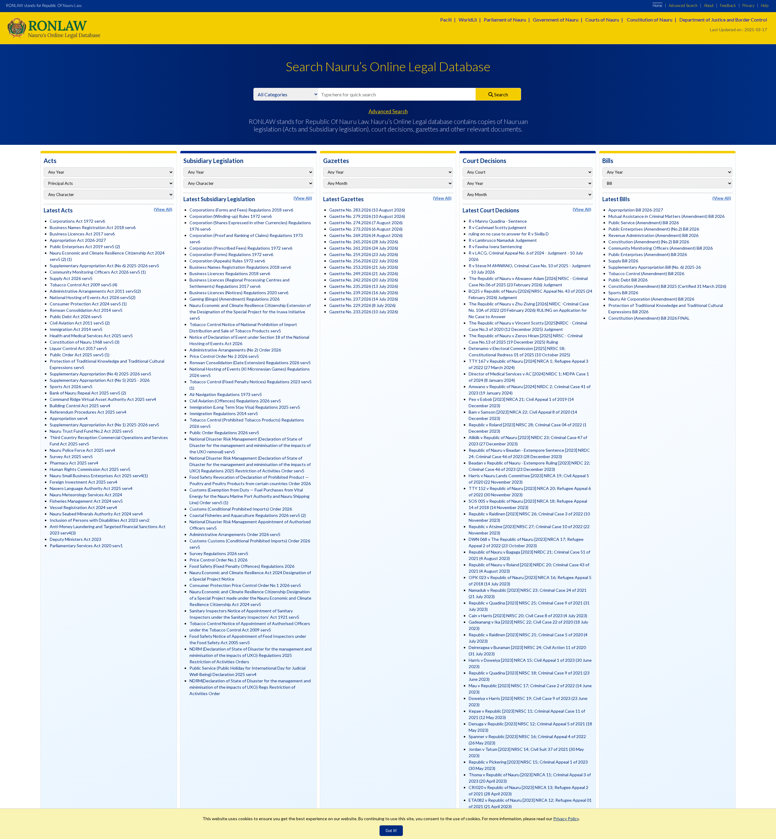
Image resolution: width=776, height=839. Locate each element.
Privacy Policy (566, 818)
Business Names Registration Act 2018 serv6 (92, 227)
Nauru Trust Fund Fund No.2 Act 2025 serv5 (91, 431)
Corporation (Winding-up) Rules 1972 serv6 (230, 216)
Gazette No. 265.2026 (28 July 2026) (363, 241)
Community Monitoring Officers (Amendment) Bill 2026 (660, 248)
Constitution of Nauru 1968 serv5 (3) (84, 342)
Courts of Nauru (602, 19)
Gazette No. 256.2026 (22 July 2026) (363, 260)
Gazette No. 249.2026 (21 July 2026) (363, 273)
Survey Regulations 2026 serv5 (218, 553)
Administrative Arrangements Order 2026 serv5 (234, 534)
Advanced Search (683, 5)
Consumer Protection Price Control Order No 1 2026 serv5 (245, 585)
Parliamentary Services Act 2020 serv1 (86, 545)
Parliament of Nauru (505, 19)
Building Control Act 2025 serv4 (80, 405)
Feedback (728, 5)
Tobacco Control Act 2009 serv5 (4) (83, 284)
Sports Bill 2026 (623, 292)
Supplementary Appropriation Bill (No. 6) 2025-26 (654, 267)
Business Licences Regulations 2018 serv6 (229, 273)
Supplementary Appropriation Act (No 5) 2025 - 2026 (99, 380)
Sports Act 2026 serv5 (71, 386)
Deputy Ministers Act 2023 (75, 539)
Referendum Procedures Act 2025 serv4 (88, 412)
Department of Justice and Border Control (723, 19)
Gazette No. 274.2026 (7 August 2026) (366, 222)
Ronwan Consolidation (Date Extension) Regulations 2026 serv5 (250, 362)
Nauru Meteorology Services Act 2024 (86, 494)
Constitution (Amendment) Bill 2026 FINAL (649, 318)
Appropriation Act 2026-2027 (78, 240)
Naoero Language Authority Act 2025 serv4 (91, 488)
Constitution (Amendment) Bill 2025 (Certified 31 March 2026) (667, 286)
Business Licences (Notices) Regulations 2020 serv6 (238, 292)
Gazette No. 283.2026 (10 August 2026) (367, 209)
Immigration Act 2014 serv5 (76, 329)
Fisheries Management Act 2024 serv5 (86, 501)
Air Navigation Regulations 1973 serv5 (225, 394)
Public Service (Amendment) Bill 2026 (643, 222)
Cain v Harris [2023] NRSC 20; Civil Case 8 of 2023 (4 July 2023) (528, 615)
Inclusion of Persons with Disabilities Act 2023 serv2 (99, 520)
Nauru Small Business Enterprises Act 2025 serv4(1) (99, 475)
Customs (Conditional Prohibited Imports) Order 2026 (240, 508)
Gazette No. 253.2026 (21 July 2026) (363, 267)
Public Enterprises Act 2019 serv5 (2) (85, 246)
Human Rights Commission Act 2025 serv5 (90, 469)
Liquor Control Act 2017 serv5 (78, 348)
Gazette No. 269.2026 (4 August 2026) (366, 235)
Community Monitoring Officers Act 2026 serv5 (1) (98, 272)
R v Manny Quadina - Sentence (498, 221)
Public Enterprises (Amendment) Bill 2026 (647, 254)
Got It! (391, 830)
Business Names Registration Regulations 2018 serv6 (240, 267)
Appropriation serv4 (69, 418)
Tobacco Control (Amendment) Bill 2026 (646, 273)
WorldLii (468, 19)
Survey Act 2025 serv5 (71, 456)
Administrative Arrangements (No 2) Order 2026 (235, 349)
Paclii (446, 19)
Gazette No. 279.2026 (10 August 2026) (367, 216)
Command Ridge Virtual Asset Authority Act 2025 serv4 (103, 399)
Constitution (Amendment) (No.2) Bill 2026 (648, 241)
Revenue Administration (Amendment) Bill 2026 (653, 235)
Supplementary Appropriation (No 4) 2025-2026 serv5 (100, 373)
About (709, 5)
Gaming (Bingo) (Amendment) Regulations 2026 (234, 298)
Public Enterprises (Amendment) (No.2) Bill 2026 (653, 228)
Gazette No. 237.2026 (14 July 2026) (363, 298)
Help (764, 5)
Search (500, 94)
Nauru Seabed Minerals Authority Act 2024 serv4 (96, 513)
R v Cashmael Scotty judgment (498, 227)
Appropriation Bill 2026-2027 (635, 209)
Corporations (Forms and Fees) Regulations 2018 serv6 (241, 209)
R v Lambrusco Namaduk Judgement (503, 240)
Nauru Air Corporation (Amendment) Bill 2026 (651, 298)
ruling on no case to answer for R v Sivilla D (509, 233)
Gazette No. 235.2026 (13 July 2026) (363, 286)
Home (657, 5)
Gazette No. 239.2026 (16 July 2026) (363, 292)
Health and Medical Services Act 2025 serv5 (91, 335)
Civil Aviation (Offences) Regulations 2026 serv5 (235, 400)
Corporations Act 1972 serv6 (77, 221)
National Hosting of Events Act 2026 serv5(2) (92, 297)
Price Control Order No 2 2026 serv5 (224, 356)
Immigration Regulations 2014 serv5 (223, 413)
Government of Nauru (555, 19)
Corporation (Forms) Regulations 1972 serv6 (231, 254)
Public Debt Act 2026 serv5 (76, 316)
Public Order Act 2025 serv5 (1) (79, 354)
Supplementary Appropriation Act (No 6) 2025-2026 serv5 (104, 265)
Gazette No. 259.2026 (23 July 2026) (363, 254)
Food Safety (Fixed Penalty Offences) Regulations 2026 (241, 566)
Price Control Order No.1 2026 (218, 559)
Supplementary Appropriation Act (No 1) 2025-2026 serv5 (104, 424)
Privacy (748, 5)
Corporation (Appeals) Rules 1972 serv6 (227, 260)
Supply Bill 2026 (623, 260)
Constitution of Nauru (649, 19)
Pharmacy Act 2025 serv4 (74, 462)
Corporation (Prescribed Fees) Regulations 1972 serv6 (240, 248)
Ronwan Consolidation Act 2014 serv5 (86, 310)
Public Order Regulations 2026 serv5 (224, 432)
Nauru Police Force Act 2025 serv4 (82, 450)
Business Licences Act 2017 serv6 (82, 233)
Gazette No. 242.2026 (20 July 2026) (363, 279)
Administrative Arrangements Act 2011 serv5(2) (95, 291)
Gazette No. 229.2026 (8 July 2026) (362, 305)
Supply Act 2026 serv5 (71, 278)
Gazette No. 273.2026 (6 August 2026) (366, 228)
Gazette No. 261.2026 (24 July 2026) (363, 248)
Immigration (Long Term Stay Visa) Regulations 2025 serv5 (244, 407)
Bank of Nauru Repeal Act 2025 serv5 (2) (88, 392)
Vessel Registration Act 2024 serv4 (83, 507)
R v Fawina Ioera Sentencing (495, 246)
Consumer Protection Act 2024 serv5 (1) (88, 303)
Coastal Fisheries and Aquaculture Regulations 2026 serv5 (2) (247, 515)
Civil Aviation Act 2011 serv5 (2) (80, 322)
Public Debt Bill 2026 (627, 279)
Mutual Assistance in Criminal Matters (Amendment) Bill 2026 (666, 216)
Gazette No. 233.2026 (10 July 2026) (363, 311)
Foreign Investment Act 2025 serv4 (83, 481)
